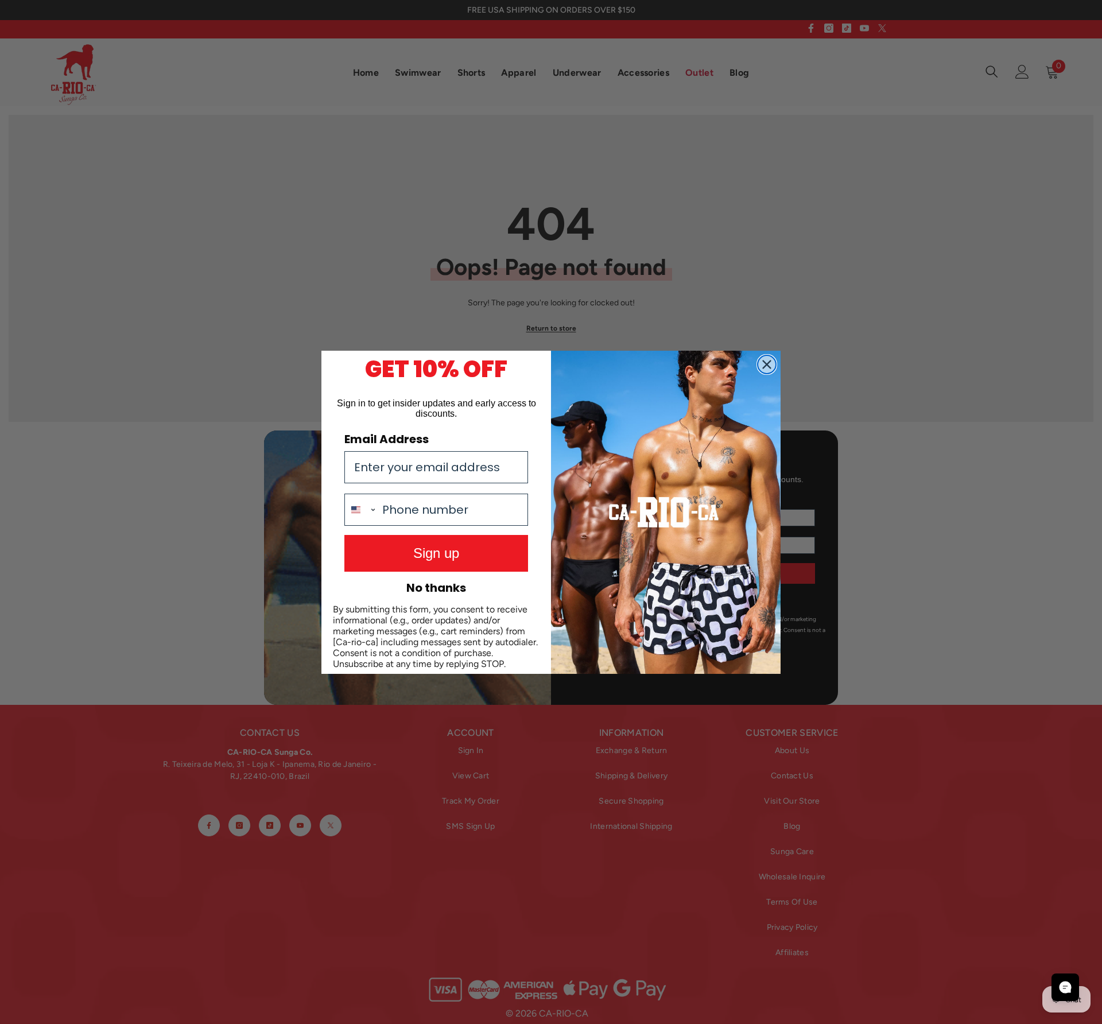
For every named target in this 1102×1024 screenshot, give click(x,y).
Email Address (386, 439)
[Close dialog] (767, 364)
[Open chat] (1065, 987)
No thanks (436, 588)
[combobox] (361, 509)
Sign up (436, 553)
